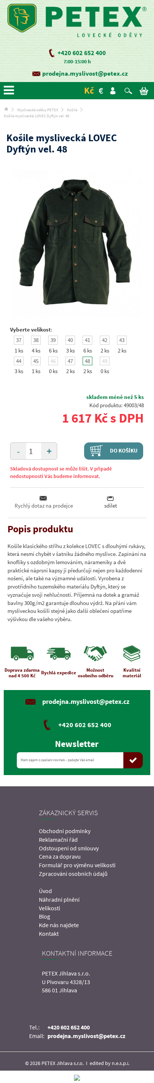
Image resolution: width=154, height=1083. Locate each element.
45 (35, 360)
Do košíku (123, 450)
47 (70, 360)
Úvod (45, 891)
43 (121, 340)
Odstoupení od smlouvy (69, 848)
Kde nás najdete (59, 925)
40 (70, 340)
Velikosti (49, 908)
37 (18, 340)
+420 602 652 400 (82, 53)
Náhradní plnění (59, 899)
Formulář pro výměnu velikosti (77, 865)
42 (104, 340)
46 (53, 360)
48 (87, 360)
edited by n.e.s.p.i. (109, 1063)
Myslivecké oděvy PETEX (37, 109)
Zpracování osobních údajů (73, 873)
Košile (72, 109)
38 (35, 340)
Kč (89, 90)
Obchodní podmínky (64, 831)
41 (87, 340)
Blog (44, 916)
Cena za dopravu (60, 856)
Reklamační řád (58, 839)
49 (104, 360)
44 (18, 360)
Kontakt (49, 933)
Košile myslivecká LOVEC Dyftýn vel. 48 (36, 115)
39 (53, 340)
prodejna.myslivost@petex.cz (85, 73)
